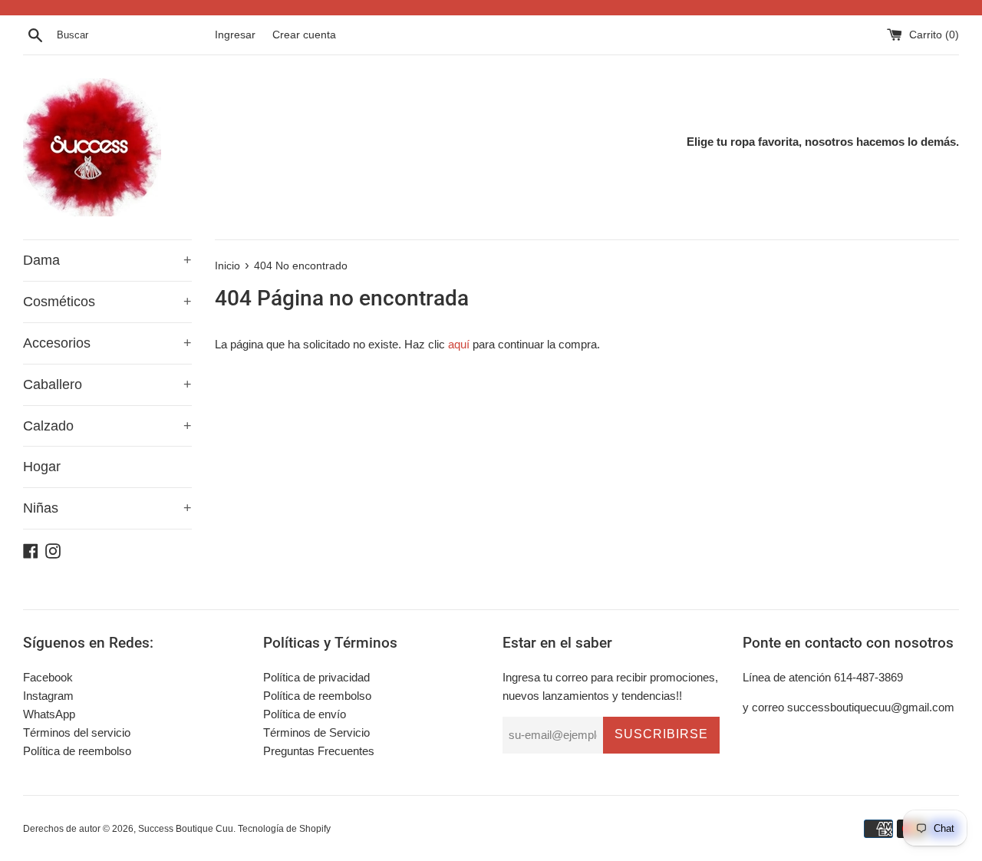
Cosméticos (107, 301)
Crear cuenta (304, 35)
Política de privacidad (316, 677)
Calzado (107, 426)
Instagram (48, 695)
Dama (107, 260)
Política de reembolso (77, 750)
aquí (459, 344)
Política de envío (304, 714)
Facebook (48, 677)
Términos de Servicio (316, 732)
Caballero (107, 384)
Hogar (42, 466)
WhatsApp (49, 714)
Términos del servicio (76, 732)
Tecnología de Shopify (284, 828)
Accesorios (107, 343)
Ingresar (235, 35)
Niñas (107, 508)
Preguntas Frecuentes (318, 750)
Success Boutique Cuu (185, 828)
